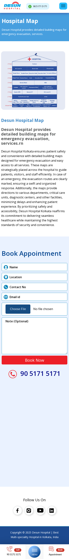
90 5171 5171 (40, 6)
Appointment (55, 554)
